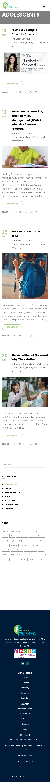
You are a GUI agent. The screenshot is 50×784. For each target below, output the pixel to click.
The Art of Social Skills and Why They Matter (29, 357)
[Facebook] (14, 92)
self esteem (16, 550)
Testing (8, 508)
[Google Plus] (31, 92)
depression (22, 536)
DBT (12, 536)
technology (28, 554)
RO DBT (36, 545)
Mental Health (39, 42)
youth (43, 559)
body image (39, 531)
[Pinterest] (25, 92)
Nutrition (9, 500)
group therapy (17, 540)
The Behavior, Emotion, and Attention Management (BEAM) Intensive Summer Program (27, 120)
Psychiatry (25, 545)
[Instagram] (27, 663)
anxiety (28, 531)
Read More (12, 83)
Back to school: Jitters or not (26, 234)
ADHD (5, 531)
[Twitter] (20, 92)
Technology (11, 504)
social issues (30, 550)
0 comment (17, 46)
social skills (15, 554)
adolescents (16, 531)
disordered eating (37, 536)
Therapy (23, 559)
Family (29, 42)
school (6, 550)
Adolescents (19, 42)
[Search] (44, 465)
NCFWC (8, 496)
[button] (44, 6)
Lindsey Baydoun (22, 39)
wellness (33, 559)
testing (13, 559)
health (29, 540)
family (5, 540)
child (5, 536)
